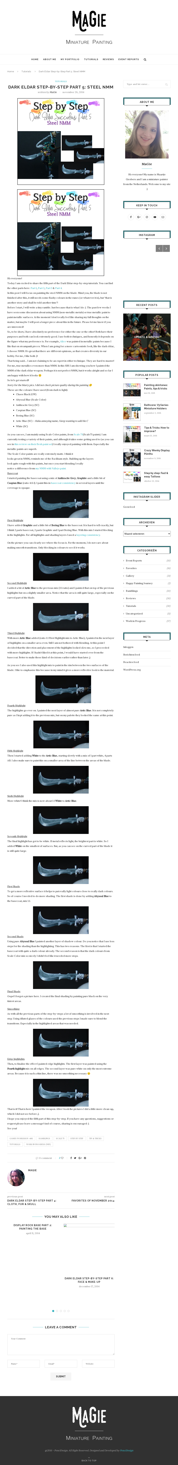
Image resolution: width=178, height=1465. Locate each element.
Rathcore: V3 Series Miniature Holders (156, 407)
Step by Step (76, 1138)
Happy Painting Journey (148, 583)
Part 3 (49, 288)
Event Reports (128, 59)
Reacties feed (131, 662)
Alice (63, 341)
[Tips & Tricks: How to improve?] (132, 427)
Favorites (148, 568)
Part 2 (41, 288)
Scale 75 (78, 434)
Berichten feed (131, 654)
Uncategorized (148, 613)
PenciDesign (126, 1450)
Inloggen (128, 647)
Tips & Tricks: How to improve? (156, 429)
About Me (49, 59)
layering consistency (88, 534)
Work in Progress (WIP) (38, 1144)
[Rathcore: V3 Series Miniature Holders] (132, 405)
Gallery (148, 575)
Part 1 (34, 288)
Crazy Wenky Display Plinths (157, 452)
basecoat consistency (63, 483)
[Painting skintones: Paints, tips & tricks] (132, 385)
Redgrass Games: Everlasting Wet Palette (148, 337)
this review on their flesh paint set (33, 444)
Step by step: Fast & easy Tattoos (156, 475)
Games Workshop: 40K (21, 1138)
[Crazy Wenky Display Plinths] (132, 450)
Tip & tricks (95, 1138)
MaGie (53, 92)
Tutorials (91, 59)
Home (35, 59)
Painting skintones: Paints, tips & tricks (156, 387)
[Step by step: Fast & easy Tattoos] (132, 473)
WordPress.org (132, 669)
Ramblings (44, 1138)
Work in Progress (148, 621)
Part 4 (58, 288)
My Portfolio (70, 59)
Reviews (108, 59)
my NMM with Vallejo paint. (50, 468)
